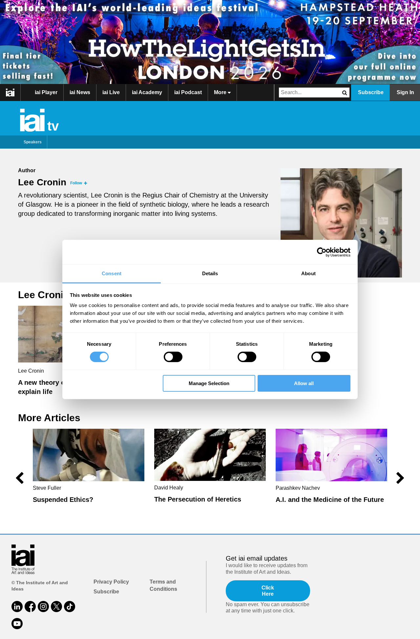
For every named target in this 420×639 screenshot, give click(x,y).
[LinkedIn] (17, 606)
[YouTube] (17, 623)
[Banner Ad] (210, 42)
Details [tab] (210, 273)
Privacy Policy (111, 582)
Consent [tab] (111, 273)
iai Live (111, 92)
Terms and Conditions (163, 585)
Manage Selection (209, 383)
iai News (80, 92)
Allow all (304, 383)
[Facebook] (30, 606)
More (221, 92)
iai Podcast (188, 92)
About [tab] (308, 273)
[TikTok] (69, 606)
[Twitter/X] (56, 606)
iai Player (46, 92)
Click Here (268, 591)
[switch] (173, 357)
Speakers (33, 142)
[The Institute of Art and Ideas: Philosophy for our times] (10, 92)
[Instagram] (43, 606)
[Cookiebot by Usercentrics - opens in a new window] (321, 252)
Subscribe (371, 92)
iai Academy (147, 92)
